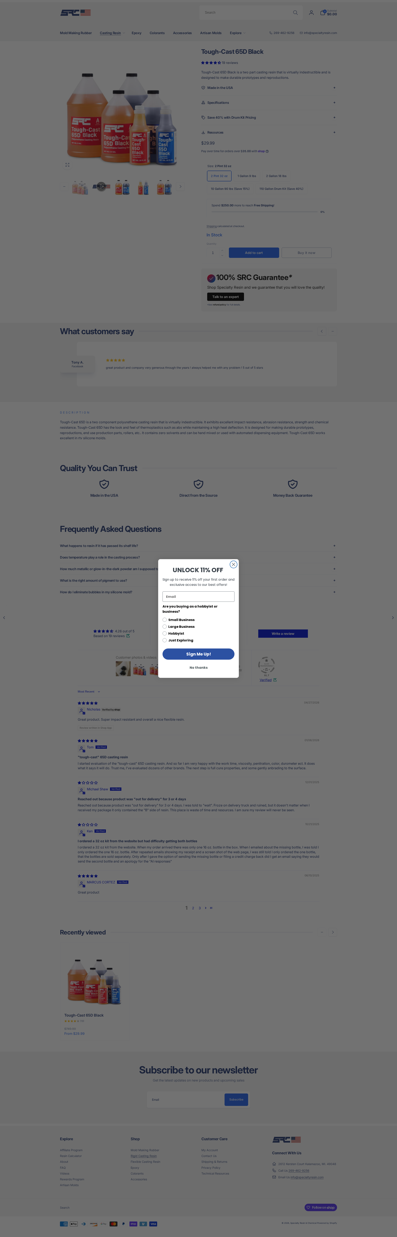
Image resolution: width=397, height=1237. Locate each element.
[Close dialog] (233, 564)
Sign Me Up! (198, 654)
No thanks (199, 667)
